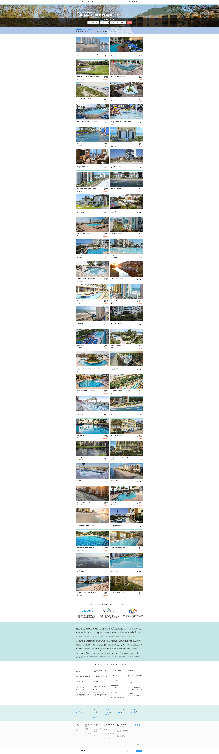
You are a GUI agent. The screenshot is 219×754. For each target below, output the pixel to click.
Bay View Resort (79, 681)
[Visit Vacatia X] (133, 725)
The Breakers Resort (132, 682)
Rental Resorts (87, 730)
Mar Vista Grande (114, 677)
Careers (77, 726)
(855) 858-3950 (134, 1)
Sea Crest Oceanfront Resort (133, 668)
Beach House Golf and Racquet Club (83, 692)
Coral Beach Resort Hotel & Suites (100, 676)
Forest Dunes (96, 689)
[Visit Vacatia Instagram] (139, 725)
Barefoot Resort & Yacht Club (82, 678)
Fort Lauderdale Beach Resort (121, 731)
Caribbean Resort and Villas (98, 668)
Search (129, 22)
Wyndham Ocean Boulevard (133, 698)
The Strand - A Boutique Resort (134, 687)
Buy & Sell (88, 1)
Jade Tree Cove (114, 668)
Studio (93, 709)
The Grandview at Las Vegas (108, 736)
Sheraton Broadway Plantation (97, 731)
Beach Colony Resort (80, 687)
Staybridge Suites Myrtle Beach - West (134, 679)
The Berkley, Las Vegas (107, 737)
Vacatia (86, 729)
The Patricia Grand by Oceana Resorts (135, 684)
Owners (93, 1)
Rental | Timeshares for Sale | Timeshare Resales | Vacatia (140, 743)
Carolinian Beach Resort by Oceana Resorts (100, 671)
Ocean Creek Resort (115, 685)
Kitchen (119, 712)
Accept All (139, 751)
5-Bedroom (94, 717)
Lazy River (107, 711)
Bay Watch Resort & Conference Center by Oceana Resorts (82, 684)
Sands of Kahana (96, 725)
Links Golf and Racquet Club (116, 672)
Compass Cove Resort (97, 673)
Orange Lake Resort (97, 732)
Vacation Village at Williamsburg (109, 733)
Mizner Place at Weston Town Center (122, 730)
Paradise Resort (114, 690)
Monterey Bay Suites (115, 682)
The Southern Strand (80, 712)
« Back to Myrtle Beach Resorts (84, 12)
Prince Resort (113, 695)
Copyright (77, 730)
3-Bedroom (94, 714)
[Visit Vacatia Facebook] (135, 725)
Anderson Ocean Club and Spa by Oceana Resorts (82, 669)
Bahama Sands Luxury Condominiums (83, 676)
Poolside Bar (107, 715)
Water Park (107, 712)
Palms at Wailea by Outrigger (98, 726)
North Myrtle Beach (79, 711)
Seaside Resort (131, 672)
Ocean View (120, 711)
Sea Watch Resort (131, 670)
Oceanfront (120, 709)
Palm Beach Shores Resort (121, 726)
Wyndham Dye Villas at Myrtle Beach (135, 695)
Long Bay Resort (114, 675)
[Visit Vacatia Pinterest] (137, 725)
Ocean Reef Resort (114, 687)
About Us (77, 725)
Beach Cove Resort (80, 689)
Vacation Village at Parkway (108, 725)
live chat (117, 25)
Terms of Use (78, 728)
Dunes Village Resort (97, 683)
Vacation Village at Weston (121, 727)
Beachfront (107, 709)
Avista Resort (78, 673)
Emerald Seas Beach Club (121, 736)
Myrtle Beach (78, 709)
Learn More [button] (116, 19)
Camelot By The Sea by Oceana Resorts (82, 699)
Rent (83, 1)
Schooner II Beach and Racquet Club (118, 699)
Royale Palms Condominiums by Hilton (118, 697)
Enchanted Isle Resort (120, 732)
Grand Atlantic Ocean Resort (98, 692)
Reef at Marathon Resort (120, 735)
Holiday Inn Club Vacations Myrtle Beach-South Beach (99, 695)
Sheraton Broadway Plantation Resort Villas (135, 676)
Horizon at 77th (96, 698)
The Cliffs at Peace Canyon (108, 738)
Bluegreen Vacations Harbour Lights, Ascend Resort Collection (83, 695)
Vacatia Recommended (88, 733)
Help (140, 1)
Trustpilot (108, 743)
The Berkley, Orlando (107, 726)
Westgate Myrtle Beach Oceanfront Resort (135, 690)
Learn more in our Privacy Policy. (114, 751)
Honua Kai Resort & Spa (97, 728)
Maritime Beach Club (115, 680)
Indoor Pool (107, 714)
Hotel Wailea (96, 729)
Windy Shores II (131, 693)
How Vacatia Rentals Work (88, 726)
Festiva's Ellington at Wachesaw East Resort (100, 687)
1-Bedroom (94, 711)
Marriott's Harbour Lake (97, 735)
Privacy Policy (78, 729)
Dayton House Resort (97, 681)
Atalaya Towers (79, 671)
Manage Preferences (129, 751)
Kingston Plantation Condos (116, 670)
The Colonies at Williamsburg (108, 730)
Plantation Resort (114, 692)
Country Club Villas (96, 678)
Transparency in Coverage (78, 733)
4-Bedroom (94, 715)
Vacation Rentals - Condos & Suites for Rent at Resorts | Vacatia (78, 1)
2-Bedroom (94, 712)
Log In (129, 1)
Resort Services (100, 1)
